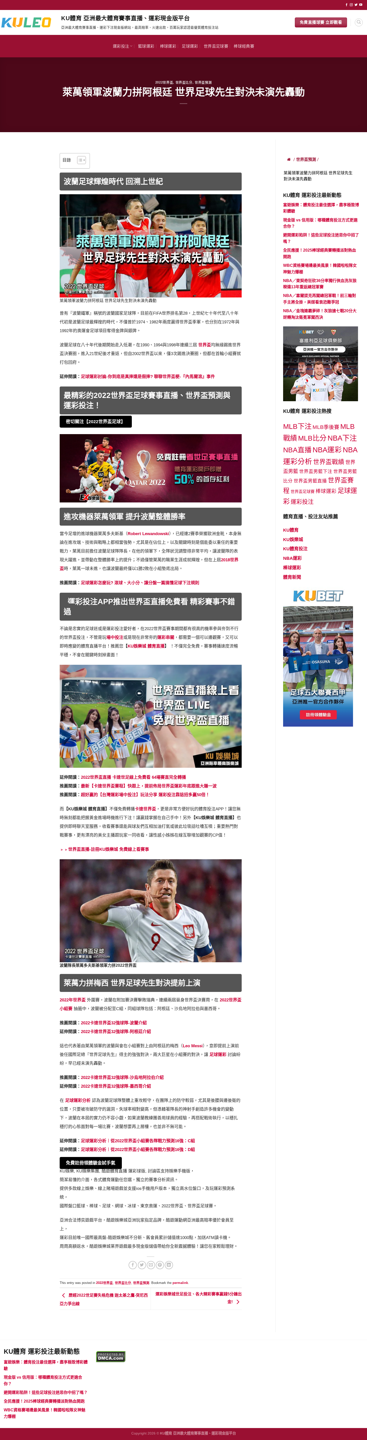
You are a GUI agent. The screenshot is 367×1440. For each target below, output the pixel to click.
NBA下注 (342, 438)
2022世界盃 (164, 82)
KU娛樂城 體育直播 (146, 646)
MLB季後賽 (326, 427)
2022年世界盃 (73, 1000)
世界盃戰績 (328, 462)
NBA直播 (297, 450)
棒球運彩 (168, 46)
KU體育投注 (295, 548)
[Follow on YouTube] (360, 5)
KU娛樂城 (293, 539)
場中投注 (114, 637)
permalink (180, 1283)
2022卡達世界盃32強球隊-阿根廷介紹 (116, 1031)
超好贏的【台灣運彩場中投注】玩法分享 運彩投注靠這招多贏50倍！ (145, 794)
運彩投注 (121, 46)
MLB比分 (312, 438)
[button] (79, 161)
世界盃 (204, 345)
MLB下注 (297, 426)
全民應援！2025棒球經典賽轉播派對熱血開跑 (44, 1401)
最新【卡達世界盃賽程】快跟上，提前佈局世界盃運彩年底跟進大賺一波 (149, 786)
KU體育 (291, 530)
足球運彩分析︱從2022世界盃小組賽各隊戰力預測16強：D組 (138, 1149)
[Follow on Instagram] (351, 5)
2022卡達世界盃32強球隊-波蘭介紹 (114, 1023)
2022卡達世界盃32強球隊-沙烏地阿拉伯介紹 (122, 1077)
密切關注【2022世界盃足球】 (95, 421)
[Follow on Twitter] (356, 5)
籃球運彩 (146, 46)
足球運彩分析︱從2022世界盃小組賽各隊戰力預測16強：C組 (138, 1141)
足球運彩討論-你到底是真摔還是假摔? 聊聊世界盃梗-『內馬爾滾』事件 (148, 376)
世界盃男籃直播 (310, 480)
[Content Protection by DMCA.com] (111, 1356)
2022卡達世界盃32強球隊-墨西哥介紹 (116, 1086)
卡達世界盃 (145, 809)
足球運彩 (190, 46)
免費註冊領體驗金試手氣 (90, 1162)
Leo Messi (193, 1046)
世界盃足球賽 (216, 46)
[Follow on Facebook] (346, 5)
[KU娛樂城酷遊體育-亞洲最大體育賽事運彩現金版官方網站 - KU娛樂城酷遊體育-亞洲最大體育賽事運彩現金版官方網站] (29, 22)
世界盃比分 (184, 82)
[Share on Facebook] (133, 1265)
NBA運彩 (327, 450)
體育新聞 (292, 577)
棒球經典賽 (244, 46)
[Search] (359, 22)
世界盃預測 (203, 82)
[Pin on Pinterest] (160, 1265)
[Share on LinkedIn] (169, 1265)
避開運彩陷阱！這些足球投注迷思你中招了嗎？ (46, 1392)
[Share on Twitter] (142, 1265)
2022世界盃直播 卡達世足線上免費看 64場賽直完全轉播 (133, 777)
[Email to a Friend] (151, 1265)
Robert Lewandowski (148, 533)
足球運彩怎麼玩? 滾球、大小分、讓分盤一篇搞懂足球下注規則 (140, 582)
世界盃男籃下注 (315, 471)
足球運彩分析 (78, 1100)
